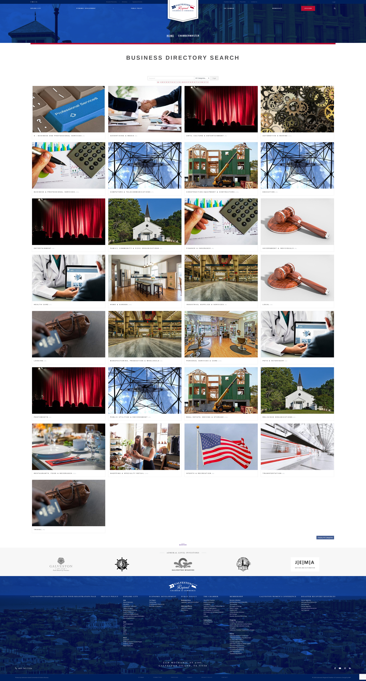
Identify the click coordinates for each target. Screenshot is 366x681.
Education (126, 604)
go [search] (215, 78)
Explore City (35, 8)
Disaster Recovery (111, 2)
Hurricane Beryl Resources (309, 602)
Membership (277, 8)
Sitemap (141, 677)
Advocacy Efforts (186, 606)
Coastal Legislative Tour (236, 642)
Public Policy (136, 8)
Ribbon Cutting (234, 608)
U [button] (198, 82)
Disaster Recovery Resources (238, 616)
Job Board (126, 640)
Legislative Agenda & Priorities (190, 602)
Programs (233, 620)
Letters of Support (186, 608)
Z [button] (207, 82)
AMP (349, 677)
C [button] (164, 82)
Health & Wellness (128, 612)
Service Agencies (306, 600)
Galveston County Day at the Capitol (240, 643)
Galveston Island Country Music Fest (240, 638)
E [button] (168, 82)
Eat (124, 628)
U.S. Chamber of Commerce (211, 610)
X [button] (204, 82)
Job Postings (233, 614)
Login (334, 2)
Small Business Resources (157, 604)
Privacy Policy (109, 596)
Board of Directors (209, 602)
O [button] (186, 82)
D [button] (166, 82)
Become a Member (235, 600)
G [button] (172, 82)
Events (232, 634)
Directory (124, 2)
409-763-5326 (24, 668)
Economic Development (86, 8)
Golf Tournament (235, 651)
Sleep (125, 630)
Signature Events (137, 2)
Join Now (308, 8)
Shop (124, 632)
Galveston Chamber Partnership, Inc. (214, 606)
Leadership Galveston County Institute (241, 624)
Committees (207, 604)
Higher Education (128, 608)
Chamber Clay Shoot (236, 653)
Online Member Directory (237, 612)
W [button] (202, 82)
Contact (206, 616)
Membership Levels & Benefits (238, 602)
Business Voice (186, 600)
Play (124, 626)
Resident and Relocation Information (133, 616)
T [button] (196, 82)
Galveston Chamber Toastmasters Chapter (242, 630)
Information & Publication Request (213, 612)
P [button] (188, 82)
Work (125, 638)
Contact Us (254, 2)
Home (170, 35)
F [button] (170, 82)
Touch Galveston (128, 624)
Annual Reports (208, 622)
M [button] (182, 82)
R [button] (192, 82)
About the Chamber (209, 600)
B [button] (162, 82)
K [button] (179, 82)
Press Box (243, 2)
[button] (325, 537)
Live (124, 600)
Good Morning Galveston (237, 645)
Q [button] (190, 82)
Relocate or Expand (155, 606)
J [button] (177, 82)
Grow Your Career (128, 643)
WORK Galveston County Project (132, 642)
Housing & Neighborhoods (130, 614)
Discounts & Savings (235, 606)
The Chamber (229, 8)
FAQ (205, 614)
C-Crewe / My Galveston (237, 622)
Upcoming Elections (128, 618)
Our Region (152, 600)
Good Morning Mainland (237, 650)
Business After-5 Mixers (236, 640)
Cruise (125, 634)
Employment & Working (130, 610)
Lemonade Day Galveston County (239, 626)
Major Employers (128, 645)
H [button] (174, 82)
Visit (124, 622)
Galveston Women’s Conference (239, 636)
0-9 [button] (158, 82)
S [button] (194, 82)
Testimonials (233, 610)
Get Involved (233, 604)
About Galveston (128, 602)
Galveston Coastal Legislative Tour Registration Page (63, 596)
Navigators (233, 628)
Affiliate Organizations (210, 608)
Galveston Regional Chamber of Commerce (329, 677)
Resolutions (184, 610)
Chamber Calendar (229, 2)
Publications (208, 620)
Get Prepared (305, 604)
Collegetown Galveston (130, 606)
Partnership (152, 602)
